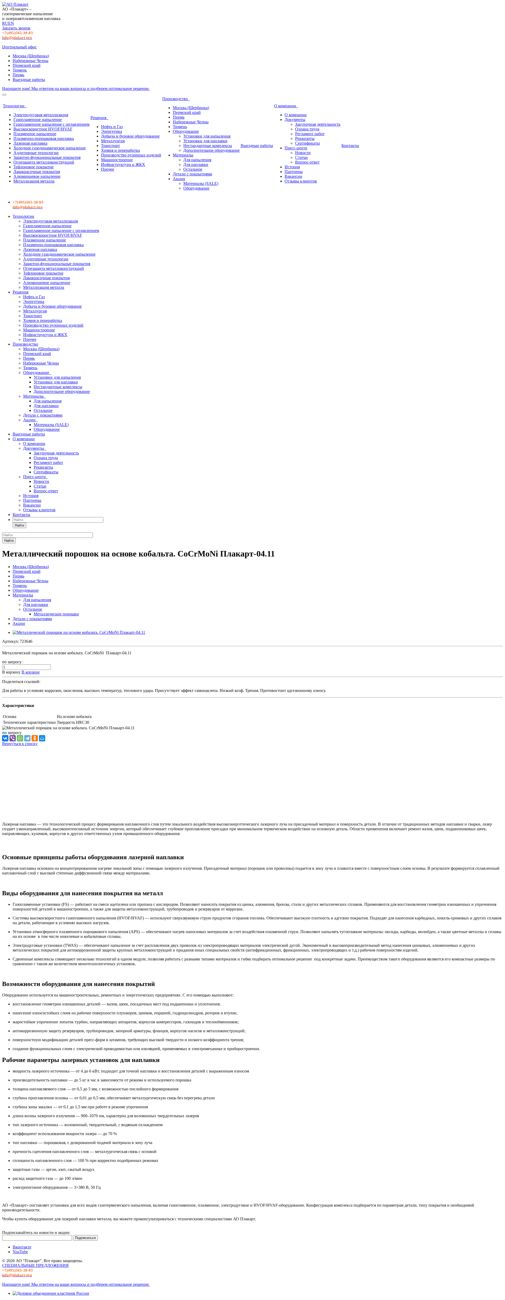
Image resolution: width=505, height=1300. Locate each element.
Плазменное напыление (34, 133)
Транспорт (110, 145)
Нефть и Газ (112, 126)
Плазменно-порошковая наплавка (43, 138)
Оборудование (186, 131)
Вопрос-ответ (307, 162)
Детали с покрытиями (192, 174)
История (292, 167)
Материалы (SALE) (200, 183)
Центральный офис (19, 47)
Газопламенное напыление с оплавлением (51, 124)
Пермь (18, 75)
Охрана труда (307, 129)
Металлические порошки (56, 614)
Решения (99, 117)
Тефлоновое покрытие (33, 167)
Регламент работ (310, 133)
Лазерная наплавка (30, 143)
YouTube (20, 1252)
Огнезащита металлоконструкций (43, 162)
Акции (179, 178)
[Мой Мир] (42, 738)
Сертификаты (307, 143)
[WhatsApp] (20, 738)
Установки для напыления (206, 136)
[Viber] (12, 738)
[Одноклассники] (35, 738)
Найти (19, 525)
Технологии (15, 106)
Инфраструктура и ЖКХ (123, 164)
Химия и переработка (120, 150)
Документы (295, 119)
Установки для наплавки (205, 141)
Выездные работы (29, 79)
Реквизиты (305, 138)
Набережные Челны (30, 60)
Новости (303, 152)
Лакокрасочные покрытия (36, 171)
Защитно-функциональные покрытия (46, 157)
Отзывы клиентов (301, 181)
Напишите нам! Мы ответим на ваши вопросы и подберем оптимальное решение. (76, 88)
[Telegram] (27, 738)
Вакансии (293, 176)
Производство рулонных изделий (131, 155)
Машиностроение (117, 160)
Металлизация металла (33, 181)
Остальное (192, 169)
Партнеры (294, 171)
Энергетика (111, 131)
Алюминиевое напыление (36, 176)
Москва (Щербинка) (31, 56)
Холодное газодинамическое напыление (49, 148)
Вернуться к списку (20, 743)
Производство (176, 99)
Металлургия (113, 141)
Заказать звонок (16, 28)
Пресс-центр (296, 148)
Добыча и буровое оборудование (130, 136)
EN (11, 23)
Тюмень (20, 70)
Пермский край (27, 65)
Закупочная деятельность (317, 124)
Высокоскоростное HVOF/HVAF (42, 129)
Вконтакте (22, 1247)
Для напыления (197, 160)
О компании (286, 106)
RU (5, 23)
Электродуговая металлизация (40, 115)
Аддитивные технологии (36, 152)
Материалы (183, 155)
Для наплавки (195, 164)
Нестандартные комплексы (207, 145)
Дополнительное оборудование (211, 150)
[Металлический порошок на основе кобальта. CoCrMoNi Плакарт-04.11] (79, 632)
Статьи (301, 157)
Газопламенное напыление (37, 119)
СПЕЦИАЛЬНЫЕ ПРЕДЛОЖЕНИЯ (35, 1265)
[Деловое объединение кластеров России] (51, 1293)
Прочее (107, 169)
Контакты (350, 145)
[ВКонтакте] (5, 738)
